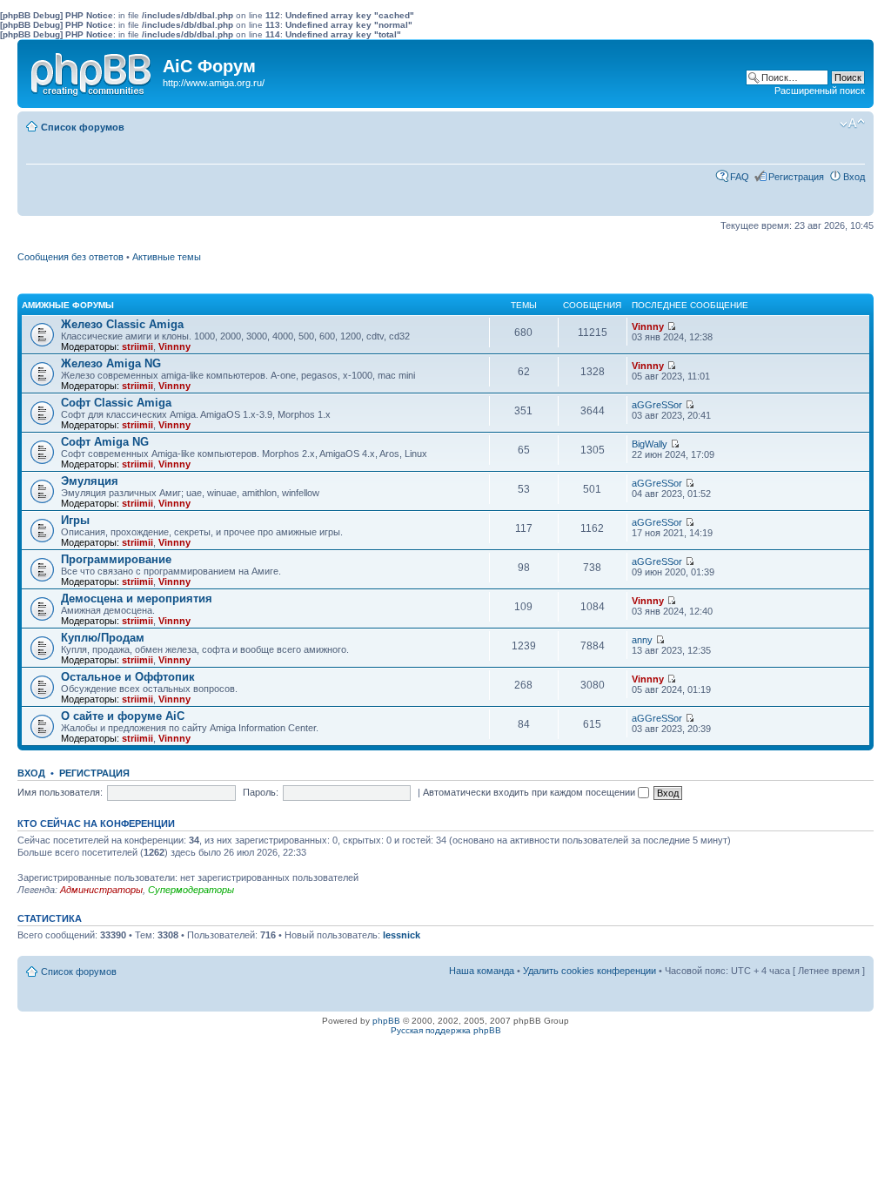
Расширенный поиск (819, 90)
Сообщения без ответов (70, 257)
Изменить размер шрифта (852, 123)
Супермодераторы (191, 889)
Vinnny (174, 346)
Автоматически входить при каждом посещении (530, 792)
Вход (854, 176)
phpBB (386, 1020)
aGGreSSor (657, 405)
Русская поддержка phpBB (446, 1030)
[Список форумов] (92, 70)
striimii (137, 346)
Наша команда (481, 970)
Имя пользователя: (60, 792)
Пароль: (260, 792)
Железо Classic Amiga (122, 324)
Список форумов (82, 127)
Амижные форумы (68, 305)
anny (642, 640)
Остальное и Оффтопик (128, 676)
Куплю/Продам (102, 637)
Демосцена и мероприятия (136, 598)
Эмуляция (89, 480)
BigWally (649, 444)
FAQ (739, 176)
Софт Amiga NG (105, 441)
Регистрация (796, 176)
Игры (75, 520)
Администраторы (101, 889)
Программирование (116, 559)
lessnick (401, 935)
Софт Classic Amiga (116, 402)
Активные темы (166, 257)
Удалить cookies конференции (589, 970)
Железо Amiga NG (111, 363)
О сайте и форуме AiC (122, 716)
